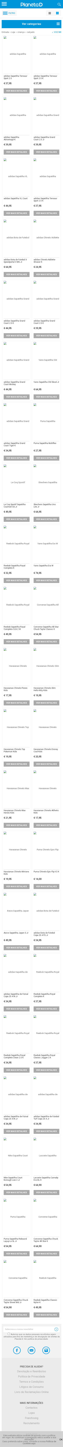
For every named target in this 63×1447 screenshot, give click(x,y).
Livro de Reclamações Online (31, 1392)
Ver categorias (31, 24)
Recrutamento (31, 1423)
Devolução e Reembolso (31, 1371)
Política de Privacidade (31, 1376)
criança (21, 32)
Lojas (31, 1412)
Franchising (31, 1418)
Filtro (12, 13)
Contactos (31, 1407)
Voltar (57, 32)
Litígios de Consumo (31, 1386)
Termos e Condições (31, 1381)
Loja (13, 32)
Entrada (5, 32)
